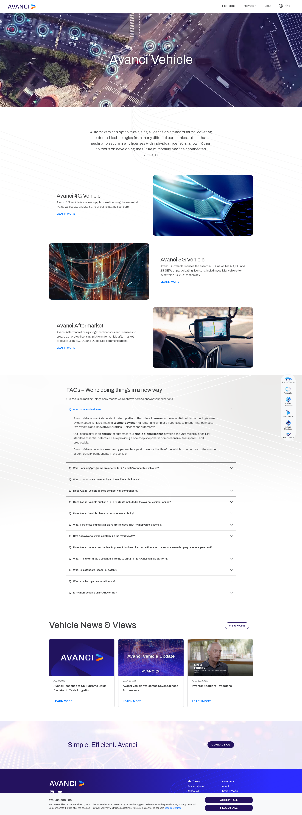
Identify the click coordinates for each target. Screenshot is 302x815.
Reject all (229, 808)
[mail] (60, 792)
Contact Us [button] (220, 744)
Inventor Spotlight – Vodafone (212, 685)
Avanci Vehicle (195, 786)
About (267, 5)
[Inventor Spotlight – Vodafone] (220, 657)
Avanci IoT (193, 791)
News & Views (230, 791)
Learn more (63, 701)
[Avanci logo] (70, 783)
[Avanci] (23, 6)
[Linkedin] (52, 792)
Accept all (229, 800)
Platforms (228, 5)
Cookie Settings (173, 808)
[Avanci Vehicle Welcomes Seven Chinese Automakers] (151, 657)
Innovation (249, 5)
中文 (287, 5)
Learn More (66, 213)
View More (237, 625)
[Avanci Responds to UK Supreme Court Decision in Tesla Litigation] (81, 657)
